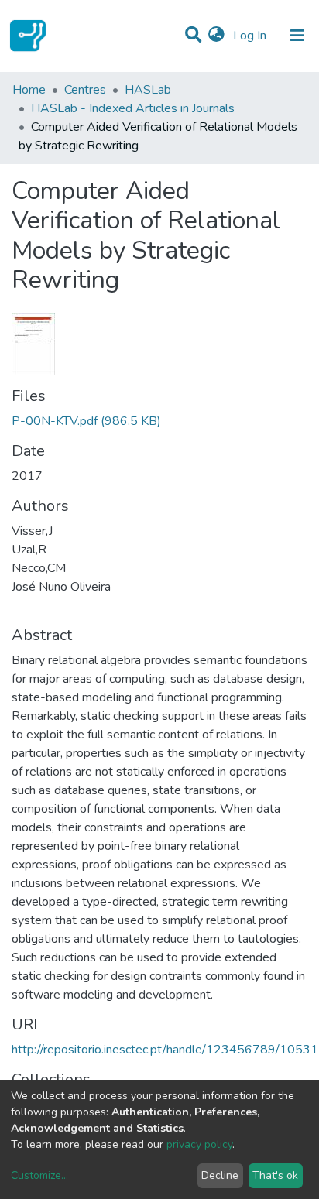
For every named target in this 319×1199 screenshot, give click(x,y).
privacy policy (199, 1144)
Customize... (39, 1175)
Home (29, 89)
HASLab (148, 89)
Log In (251, 35)
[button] (216, 35)
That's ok (275, 1175)
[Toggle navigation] (297, 35)
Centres (85, 89)
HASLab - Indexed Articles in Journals (133, 108)
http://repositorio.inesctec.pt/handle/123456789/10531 (165, 1049)
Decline (219, 1175)
